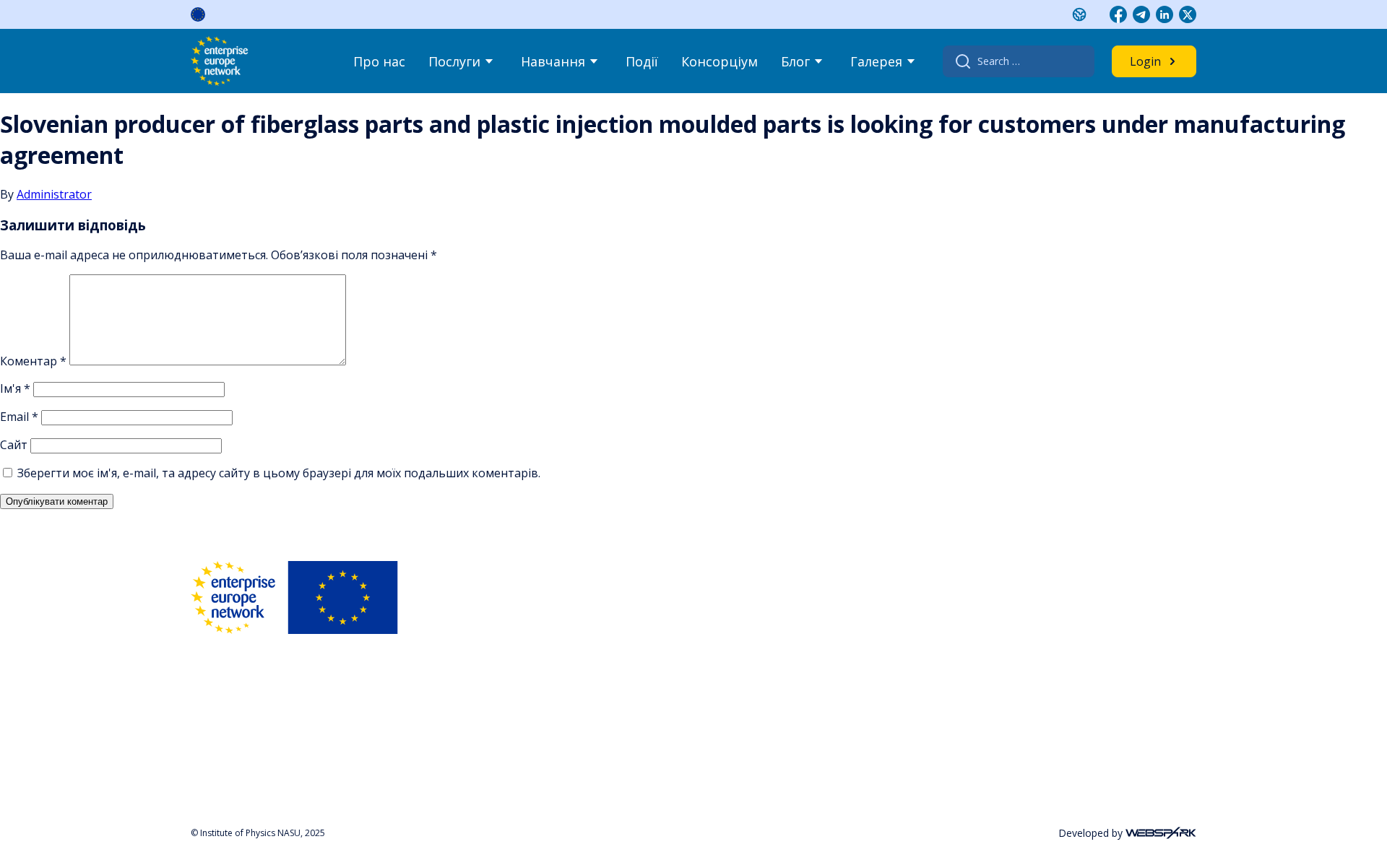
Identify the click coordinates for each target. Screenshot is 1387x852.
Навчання (553, 61)
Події (642, 61)
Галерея (876, 61)
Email (19, 417)
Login (1145, 61)
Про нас (379, 61)
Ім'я (15, 388)
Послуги (454, 61)
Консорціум (719, 61)
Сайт (13, 445)
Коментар (33, 361)
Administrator (54, 194)
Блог (795, 61)
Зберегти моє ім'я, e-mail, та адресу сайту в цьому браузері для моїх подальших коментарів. (278, 473)
